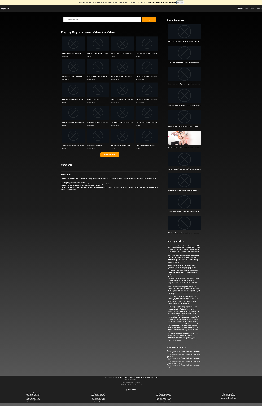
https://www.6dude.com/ (33, 397)
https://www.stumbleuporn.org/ (228, 398)
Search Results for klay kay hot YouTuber (99, 122)
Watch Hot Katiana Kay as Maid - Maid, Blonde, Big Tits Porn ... (130, 122)
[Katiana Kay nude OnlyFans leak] (122, 142)
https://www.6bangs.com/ (33, 395)
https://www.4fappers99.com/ (33, 394)
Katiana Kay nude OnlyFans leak (120, 145)
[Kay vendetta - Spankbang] (98, 142)
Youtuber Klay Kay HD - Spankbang (72, 76)
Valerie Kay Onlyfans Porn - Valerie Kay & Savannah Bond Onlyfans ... (131, 99)
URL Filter (147, 377)
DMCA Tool (154, 377)
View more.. (110, 154)
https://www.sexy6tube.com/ (164, 393)
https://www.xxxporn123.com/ (98, 397)
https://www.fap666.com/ (33, 398)
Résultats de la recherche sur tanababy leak (75, 99)
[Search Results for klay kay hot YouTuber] (98, 119)
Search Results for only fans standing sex (123, 53)
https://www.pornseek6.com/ (164, 397)
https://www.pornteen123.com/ (163, 398)
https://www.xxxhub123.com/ (98, 395)
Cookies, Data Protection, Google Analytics (162, 2)
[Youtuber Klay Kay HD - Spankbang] (73, 73)
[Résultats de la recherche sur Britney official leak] (73, 119)
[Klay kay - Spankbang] (98, 96)
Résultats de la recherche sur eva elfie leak (100, 53)
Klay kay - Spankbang (93, 99)
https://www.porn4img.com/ (228, 397)
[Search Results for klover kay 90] (73, 50)
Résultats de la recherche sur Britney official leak (76, 122)
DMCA (239, 8)
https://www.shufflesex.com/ (33, 401)
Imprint (245, 8)
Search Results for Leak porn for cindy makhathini (77, 145)
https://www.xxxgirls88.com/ (98, 401)
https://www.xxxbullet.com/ (98, 394)
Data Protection (139, 377)
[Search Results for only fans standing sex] (122, 50)
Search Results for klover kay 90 (71, 53)
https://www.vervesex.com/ (98, 393)
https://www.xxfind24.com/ (98, 398)
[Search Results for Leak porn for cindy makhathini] (73, 142)
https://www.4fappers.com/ (33, 393)
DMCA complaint (72, 189)
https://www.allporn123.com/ (164, 399)
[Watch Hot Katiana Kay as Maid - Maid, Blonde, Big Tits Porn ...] (122, 119)
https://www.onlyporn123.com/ (163, 401)
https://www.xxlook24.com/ (98, 399)
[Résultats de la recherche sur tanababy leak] (73, 96)
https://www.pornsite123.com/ (33, 399)
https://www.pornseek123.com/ (163, 395)
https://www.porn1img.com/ (228, 393)
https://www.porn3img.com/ (228, 395)
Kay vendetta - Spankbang (94, 145)
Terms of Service (256, 8)
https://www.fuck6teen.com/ (163, 394)
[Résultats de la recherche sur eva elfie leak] (98, 50)
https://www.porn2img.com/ (228, 394)
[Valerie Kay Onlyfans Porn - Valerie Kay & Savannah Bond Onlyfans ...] (122, 96)
